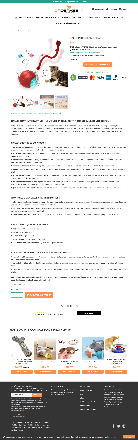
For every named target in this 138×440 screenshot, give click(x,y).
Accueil (12, 31)
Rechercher (100, 9)
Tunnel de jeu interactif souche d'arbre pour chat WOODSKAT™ (22, 362)
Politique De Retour (19, 425)
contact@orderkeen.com (18, 410)
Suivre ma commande (88, 409)
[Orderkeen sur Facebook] (114, 427)
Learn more (111, 437)
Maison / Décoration (46, 18)
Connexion (113, 9)
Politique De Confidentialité (41, 422)
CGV (13, 422)
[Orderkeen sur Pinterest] (118, 427)
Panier (123, 9)
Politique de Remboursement (38, 425)
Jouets (106, 18)
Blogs (82, 398)
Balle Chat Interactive (92, 362)
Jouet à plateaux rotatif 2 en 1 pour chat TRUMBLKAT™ (116, 362)
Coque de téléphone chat (69, 23)
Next (65, 64)
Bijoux (65, 18)
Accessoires (25, 18)
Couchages (117, 18)
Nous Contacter (86, 390)
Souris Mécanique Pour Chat (69, 363)
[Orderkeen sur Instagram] (124, 427)
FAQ (81, 394)
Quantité (73, 59)
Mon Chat (93, 18)
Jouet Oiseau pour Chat (45, 362)
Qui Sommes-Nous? (87, 402)
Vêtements (78, 18)
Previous (13, 64)
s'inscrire (37, 395)
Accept (129, 437)
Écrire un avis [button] (88, 313)
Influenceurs (85, 406)
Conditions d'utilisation (31, 427)
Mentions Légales (23, 422)
